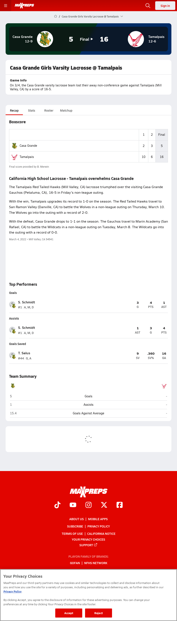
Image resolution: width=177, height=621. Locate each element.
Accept (68, 613)
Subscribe (75, 526)
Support (86, 545)
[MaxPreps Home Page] (55, 16)
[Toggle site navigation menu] (5, 5)
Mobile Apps (98, 519)
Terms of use (72, 533)
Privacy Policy (98, 526)
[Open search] (147, 5)
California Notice (101, 533)
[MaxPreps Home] (24, 5)
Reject (98, 613)
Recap (14, 110)
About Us (76, 519)
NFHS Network (95, 563)
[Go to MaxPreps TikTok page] (57, 505)
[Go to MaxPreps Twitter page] (104, 505)
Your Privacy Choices (88, 539)
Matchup (66, 110)
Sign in (165, 5)
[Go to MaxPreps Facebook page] (119, 505)
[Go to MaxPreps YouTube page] (73, 505)
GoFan (75, 563)
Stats (31, 110)
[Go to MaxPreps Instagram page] (88, 505)
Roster (48, 110)
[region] (88, 595)
